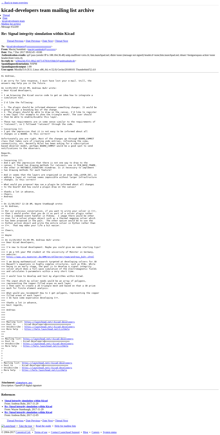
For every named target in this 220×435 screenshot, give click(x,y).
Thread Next (61, 41)
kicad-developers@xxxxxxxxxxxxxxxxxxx (29, 46)
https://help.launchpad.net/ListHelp (47, 329)
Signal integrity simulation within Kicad (26, 400)
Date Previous (33, 41)
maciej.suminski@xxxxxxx (42, 49)
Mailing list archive (11, 24)
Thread (6, 15)
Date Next (47, 41)
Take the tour (25, 426)
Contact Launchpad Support (65, 432)
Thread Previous (15, 41)
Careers (95, 432)
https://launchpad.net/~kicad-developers (49, 322)
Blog (85, 432)
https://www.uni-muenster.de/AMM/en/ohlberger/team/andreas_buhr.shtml (50, 257)
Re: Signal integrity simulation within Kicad (28, 406)
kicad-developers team (13, 21)
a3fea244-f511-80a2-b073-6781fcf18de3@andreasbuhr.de (45, 60)
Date (5, 18)
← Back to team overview (14, 2)
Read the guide (43, 426)
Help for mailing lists (65, 426)
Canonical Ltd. (23, 432)
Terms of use (40, 432)
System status (110, 432)
